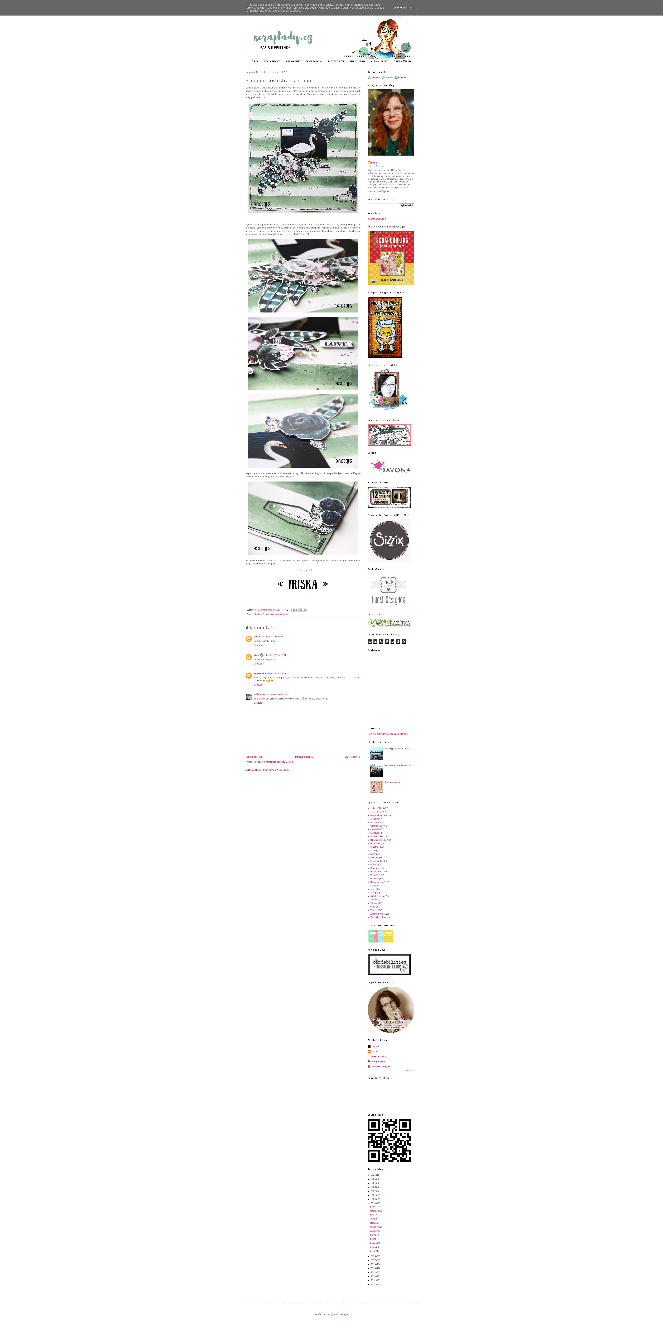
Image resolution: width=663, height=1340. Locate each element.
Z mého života (376, 914)
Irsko (372, 850)
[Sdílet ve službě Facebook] (302, 610)
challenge (375, 847)
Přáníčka (374, 878)
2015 (373, 1268)
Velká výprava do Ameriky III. (398, 765)
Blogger (344, 1314)
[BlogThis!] (295, 610)
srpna (373, 1223)
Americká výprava (378, 815)
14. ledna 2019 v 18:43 (272, 637)
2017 (373, 1260)
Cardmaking (376, 826)
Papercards (375, 871)
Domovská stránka (304, 757)
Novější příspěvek (254, 757)
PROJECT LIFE (336, 61)
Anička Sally (260, 694)
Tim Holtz (376, 1046)
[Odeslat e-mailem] (292, 610)
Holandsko (257, 614)
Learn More (399, 8)
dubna (373, 1239)
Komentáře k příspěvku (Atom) (280, 762)
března (373, 1243)
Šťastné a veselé (392, 782)
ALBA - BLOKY (379, 61)
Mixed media (376, 861)
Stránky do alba (282, 614)
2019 (373, 1203)
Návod (373, 864)
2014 (373, 1272)
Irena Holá (259, 673)
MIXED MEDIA (358, 61)
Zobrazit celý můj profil (378, 191)
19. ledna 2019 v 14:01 (278, 694)
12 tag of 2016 (377, 808)
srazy (372, 889)
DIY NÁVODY (376, 836)
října (372, 1215)
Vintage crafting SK (380, 1066)
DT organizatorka (378, 840)
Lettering (374, 857)
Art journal (375, 819)
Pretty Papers (378, 1061)
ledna (373, 1251)
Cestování (375, 829)
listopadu (374, 1211)
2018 (373, 1256)
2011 (373, 1284)
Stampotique (376, 892)
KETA (374, 1051)
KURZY (254, 61)
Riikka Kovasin (378, 1056)
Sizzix (373, 886)
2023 (373, 1187)
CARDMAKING (293, 61)
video (373, 907)
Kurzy (373, 854)
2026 (373, 1175)
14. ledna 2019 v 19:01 (275, 655)
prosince (374, 1206)
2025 (373, 1179)
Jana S (257, 637)
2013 (373, 1276)
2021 (373, 1195)
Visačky (374, 910)
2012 (373, 1280)
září (372, 1219)
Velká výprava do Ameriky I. (397, 748)
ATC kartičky (376, 822)
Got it (413, 8)
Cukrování (375, 833)
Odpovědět (259, 645)
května (373, 1235)
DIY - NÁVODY (272, 61)
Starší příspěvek (352, 757)
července (374, 1227)
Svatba (373, 900)
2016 (373, 1264)
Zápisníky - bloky (378, 917)
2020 (373, 1199)
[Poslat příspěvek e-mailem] (286, 610)
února (373, 1247)
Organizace (375, 868)
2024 (373, 1183)
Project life (375, 875)
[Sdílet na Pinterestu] (305, 610)
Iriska (256, 655)
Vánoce (374, 903)
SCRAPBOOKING (314, 61)
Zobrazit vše (409, 1070)
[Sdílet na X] (299, 610)
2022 (373, 1191)
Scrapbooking (268, 614)
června (373, 1231)
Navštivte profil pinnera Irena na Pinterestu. (388, 734)
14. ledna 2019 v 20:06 (275, 673)
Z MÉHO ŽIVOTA (402, 61)
